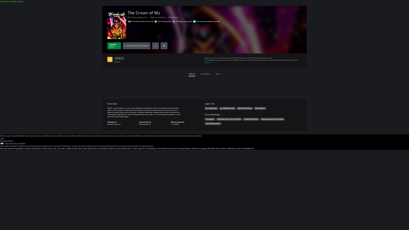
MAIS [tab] (217, 74)
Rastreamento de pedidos (192, 135)
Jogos (2, 138)
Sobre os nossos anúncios (143, 146)
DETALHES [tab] (192, 74)
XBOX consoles (5, 135)
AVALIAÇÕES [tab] (205, 74)
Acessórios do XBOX (41, 135)
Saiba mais (208, 62)
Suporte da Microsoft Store (164, 135)
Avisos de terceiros (127, 146)
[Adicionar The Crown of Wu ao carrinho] (155, 45)
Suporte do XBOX (69, 135)
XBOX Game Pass (27, 135)
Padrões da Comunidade (92, 135)
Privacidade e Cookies (70, 146)
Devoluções (178, 135)
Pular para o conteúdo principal (11, 1)
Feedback (79, 135)
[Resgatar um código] (164, 45)
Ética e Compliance (99, 146)
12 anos (118, 58)
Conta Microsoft (147, 135)
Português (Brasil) (6, 141)
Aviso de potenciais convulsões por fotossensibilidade (121, 135)
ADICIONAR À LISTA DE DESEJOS (137, 46)
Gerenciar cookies (84, 146)
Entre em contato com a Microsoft (48, 146)
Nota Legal (110, 146)
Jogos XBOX (16, 135)
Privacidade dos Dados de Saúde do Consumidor (18, 146)
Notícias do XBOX (55, 135)
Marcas (117, 146)
